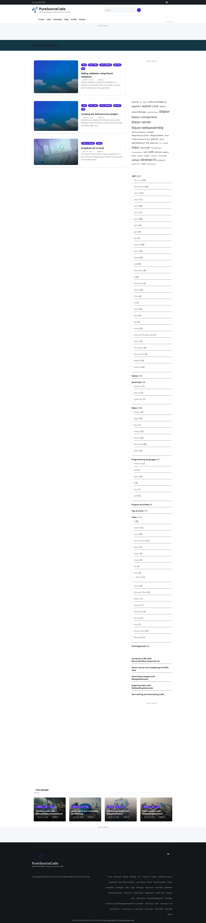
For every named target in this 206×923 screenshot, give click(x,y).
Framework (138, 283)
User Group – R (115, 909)
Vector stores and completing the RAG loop (84, 812)
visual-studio (162, 156)
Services (169, 893)
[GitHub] (139, 2)
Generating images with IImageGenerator (143, 677)
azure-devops (139, 111)
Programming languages (144, 459)
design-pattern (156, 135)
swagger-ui (154, 156)
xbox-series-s (151, 164)
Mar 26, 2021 (88, 80)
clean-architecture (139, 132)
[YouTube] (161, 2)
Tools (99, 143)
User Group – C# (166, 903)
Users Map (168, 909)
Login (133, 887)
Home (110, 877)
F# (135, 277)
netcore (158, 152)
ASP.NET (117, 65)
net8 (150, 152)
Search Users (160, 893)
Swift (136, 496)
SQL (135, 322)
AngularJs (138, 386)
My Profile (159, 887)
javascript (154, 143)
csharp (150, 132)
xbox (144, 163)
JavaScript (136, 382)
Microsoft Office (140, 592)
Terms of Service (124, 920)
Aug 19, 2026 (114, 817)
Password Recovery (115, 893)
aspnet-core (150, 106)
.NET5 (136, 199)
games (154, 138)
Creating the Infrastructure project (99, 114)
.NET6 (136, 206)
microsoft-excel (156, 148)
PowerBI (137, 605)
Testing (137, 328)
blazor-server (141, 122)
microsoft (145, 147)
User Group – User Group (144, 909)
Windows (137, 637)
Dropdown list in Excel (92, 148)
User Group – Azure (152, 903)
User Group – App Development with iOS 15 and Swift (124, 903)
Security (137, 618)
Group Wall (110, 887)
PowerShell (138, 611)
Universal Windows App (143, 335)
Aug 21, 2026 (43, 817)
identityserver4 (138, 143)
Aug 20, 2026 (78, 817)
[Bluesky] (167, 2)
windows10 (148, 160)
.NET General (105, 65)
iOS (135, 566)
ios (147, 142)
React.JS (137, 393)
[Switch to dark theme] (169, 19)
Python (136, 476)
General (137, 290)
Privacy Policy (138, 893)
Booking (133, 877)
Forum (41, 19)
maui (135, 147)
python (134, 156)
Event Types (141, 882)
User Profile (158, 909)
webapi (135, 160)
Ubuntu (139, 577)
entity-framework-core (141, 139)
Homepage (119, 887)
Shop (66, 19)
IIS (135, 303)
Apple (136, 418)
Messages (140, 887)
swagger (147, 156)
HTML (136, 296)
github (161, 139)
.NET (84, 65)
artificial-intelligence (157, 101)
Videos (169, 914)
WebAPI (137, 361)
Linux (136, 573)
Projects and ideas (140, 504)
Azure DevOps (139, 541)
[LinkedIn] (156, 2)
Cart (139, 877)
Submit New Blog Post (155, 898)
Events (149, 882)
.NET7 (136, 212)
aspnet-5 (136, 106)
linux (160, 143)
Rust (135, 489)
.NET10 (136, 193)
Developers (138, 270)
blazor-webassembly (147, 127)
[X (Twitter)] (150, 2)
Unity (136, 624)
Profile (73, 19)
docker (167, 135)
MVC (135, 315)
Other (136, 451)
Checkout (146, 877)
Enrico (100, 80)
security (140, 156)
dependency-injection (140, 135)
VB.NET (137, 341)
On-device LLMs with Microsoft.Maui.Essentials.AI (146, 659)
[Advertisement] (103, 32)
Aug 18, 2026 (149, 817)
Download (57, 19)
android (135, 102)
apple (145, 102)
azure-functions (152, 112)
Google (136, 431)
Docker (136, 553)
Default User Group (165, 877)
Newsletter (168, 887)
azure (163, 106)
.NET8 (136, 219)
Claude (136, 547)
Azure (136, 251)
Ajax (135, 238)
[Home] (34, 19)
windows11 (161, 160)
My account (149, 887)
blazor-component (144, 117)
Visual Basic (138, 348)
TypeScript (138, 399)
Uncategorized (139, 646)
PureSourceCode (52, 9)
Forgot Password (160, 882)
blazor (164, 111)
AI (134, 521)
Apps (136, 425)
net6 (145, 152)
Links (49, 19)
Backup (125, 877)
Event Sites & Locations (126, 882)
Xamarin (137, 367)
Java (135, 470)
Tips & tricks (88, 143)
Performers (128, 893)
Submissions (140, 898)
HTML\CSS (138, 463)
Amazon (137, 412)
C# (83, 68)
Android (137, 528)
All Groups (117, 877)
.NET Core (93, 65)
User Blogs (168, 898)
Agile (136, 232)
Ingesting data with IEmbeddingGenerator (142, 686)
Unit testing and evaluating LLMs (148, 694)
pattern (166, 152)
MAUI (136, 309)
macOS (165, 143)
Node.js (137, 599)
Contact (82, 19)
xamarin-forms (136, 164)
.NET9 (136, 225)
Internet (137, 438)
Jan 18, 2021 (88, 152)
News (134, 408)
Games (135, 376)
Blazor (136, 257)
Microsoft (138, 444)
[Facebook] (172, 2)
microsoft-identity (137, 152)
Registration (149, 893)
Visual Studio (139, 354)
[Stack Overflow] (145, 2)
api (141, 102)
